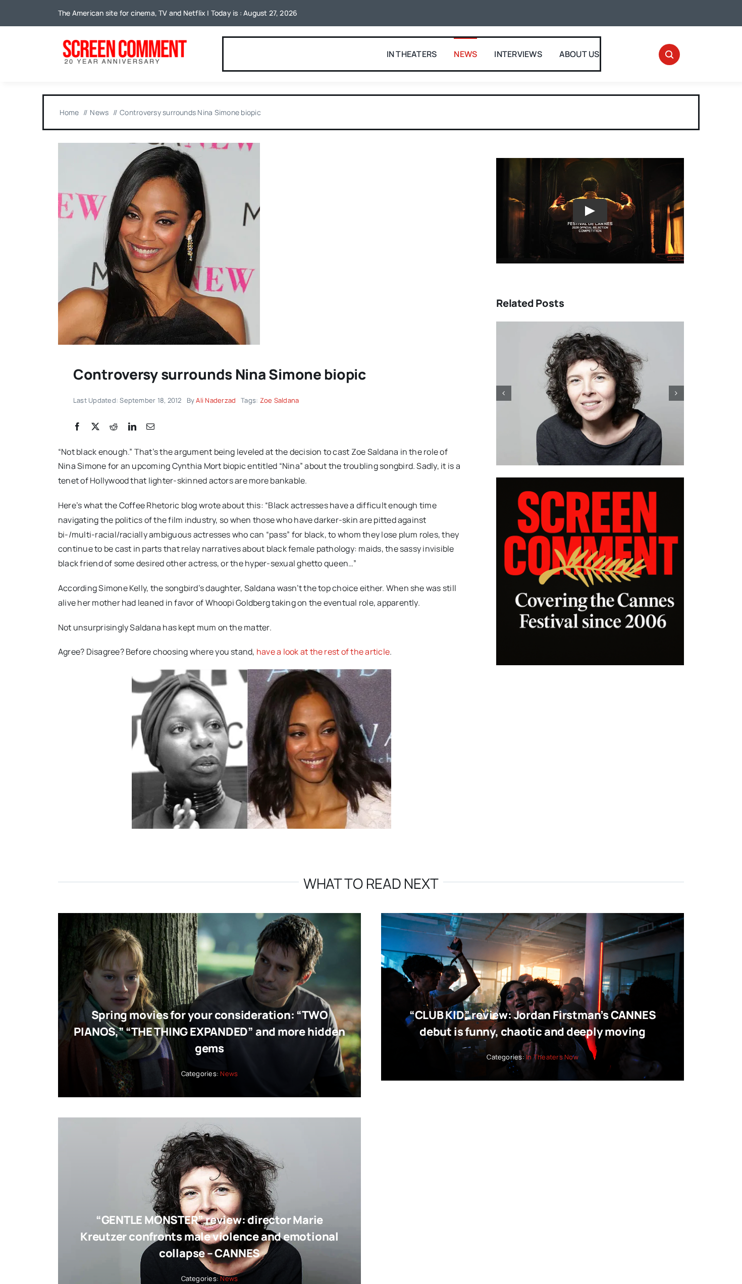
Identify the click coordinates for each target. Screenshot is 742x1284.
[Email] (150, 427)
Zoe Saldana (279, 400)
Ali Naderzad (216, 400)
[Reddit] (113, 427)
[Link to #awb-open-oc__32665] (669, 54)
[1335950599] (159, 146)
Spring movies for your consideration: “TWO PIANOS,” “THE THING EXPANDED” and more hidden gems (209, 1031)
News (229, 1073)
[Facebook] (77, 427)
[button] (503, 393)
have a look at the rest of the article (323, 651)
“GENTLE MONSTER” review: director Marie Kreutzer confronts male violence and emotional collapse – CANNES (209, 1236)
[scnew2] (124, 40)
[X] (95, 427)
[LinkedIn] (132, 427)
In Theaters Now (552, 1056)
